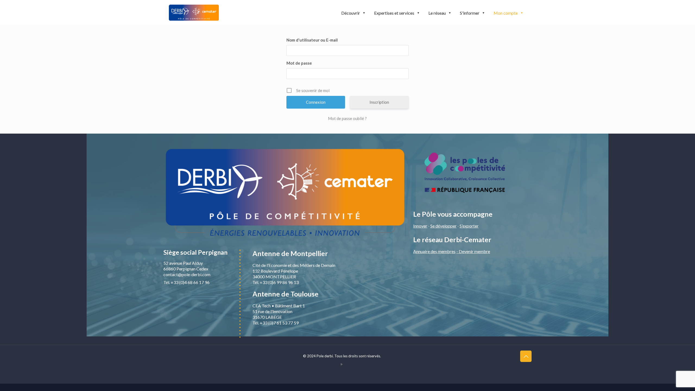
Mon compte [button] (506, 12)
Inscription (379, 102)
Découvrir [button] (350, 12)
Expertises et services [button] (394, 12)
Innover (420, 225)
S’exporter (469, 225)
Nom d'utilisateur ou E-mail (312, 39)
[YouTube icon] (342, 364)
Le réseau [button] (437, 12)
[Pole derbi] (194, 12)
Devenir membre (474, 251)
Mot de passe (299, 63)
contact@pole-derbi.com (186, 274)
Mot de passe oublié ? (347, 118)
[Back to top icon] (526, 356)
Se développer (443, 225)
